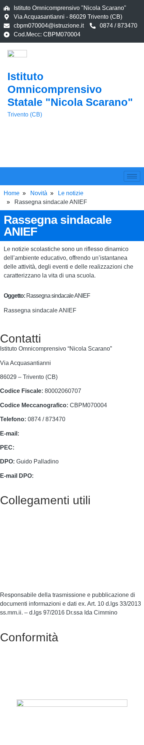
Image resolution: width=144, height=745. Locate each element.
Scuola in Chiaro (22, 581)
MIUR (7, 525)
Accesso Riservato (24, 690)
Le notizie (70, 193)
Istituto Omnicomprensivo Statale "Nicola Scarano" (70, 89)
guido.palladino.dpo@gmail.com (77, 476)
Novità (38, 193)
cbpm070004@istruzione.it (49, 25)
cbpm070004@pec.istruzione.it (56, 447)
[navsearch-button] (16, 148)
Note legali (14, 676)
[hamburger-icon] (132, 176)
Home (12, 193)
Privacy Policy (18, 647)
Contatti (10, 510)
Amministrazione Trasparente (38, 552)
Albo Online (15, 567)
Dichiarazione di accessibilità (38, 661)
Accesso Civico (20, 539)
